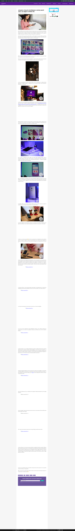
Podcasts (43, 3)
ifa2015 (27, 475)
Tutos (40, 3)
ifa (24, 475)
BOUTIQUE (71, 3)
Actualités (36, 3)
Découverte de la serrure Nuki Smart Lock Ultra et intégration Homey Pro (31, 491)
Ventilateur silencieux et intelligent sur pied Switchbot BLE (30, 521)
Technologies (64, 3)
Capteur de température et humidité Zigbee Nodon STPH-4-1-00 (31, 501)
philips (31, 475)
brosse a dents (20, 475)
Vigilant (33, 372)
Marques (54, 3)
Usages (59, 3)
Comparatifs (48, 3)
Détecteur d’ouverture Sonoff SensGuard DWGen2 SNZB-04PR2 (31, 511)
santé (34, 475)
